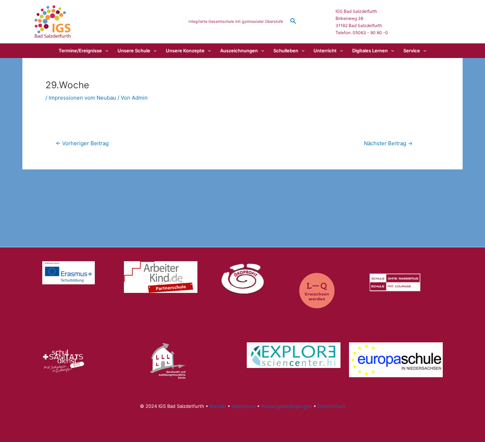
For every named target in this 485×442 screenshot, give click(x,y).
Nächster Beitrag (388, 143)
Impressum (243, 406)
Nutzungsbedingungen (286, 406)
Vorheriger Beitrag (82, 143)
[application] (105, 50)
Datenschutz (331, 406)
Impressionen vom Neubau (82, 97)
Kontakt (217, 406)
